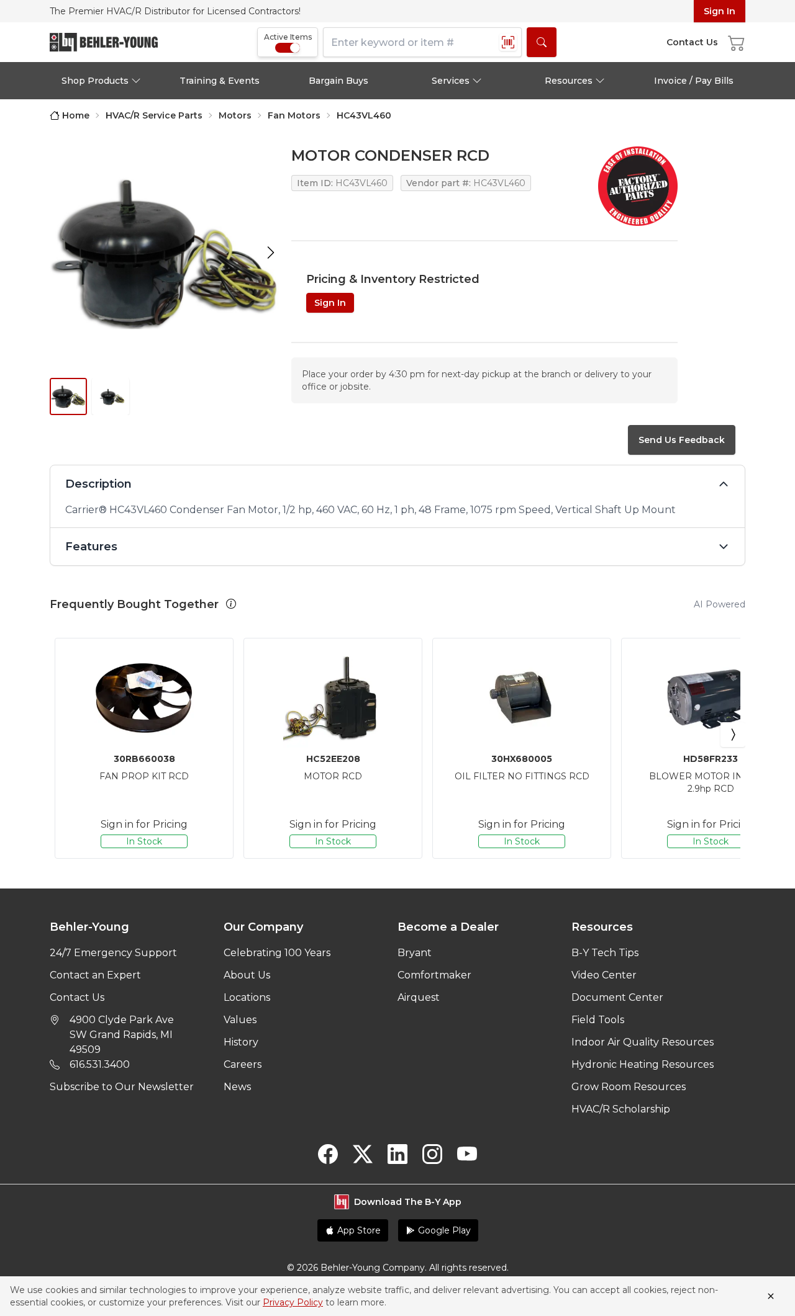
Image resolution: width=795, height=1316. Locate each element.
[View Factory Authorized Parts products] (638, 186)
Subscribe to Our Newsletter (122, 1087)
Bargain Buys (338, 80)
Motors (235, 115)
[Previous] (62, 734)
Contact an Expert (95, 975)
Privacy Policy (293, 1302)
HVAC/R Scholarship (620, 1109)
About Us (247, 975)
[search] (541, 42)
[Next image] (270, 252)
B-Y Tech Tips (604, 953)
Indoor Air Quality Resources (642, 1042)
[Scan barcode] (508, 42)
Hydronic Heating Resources (642, 1064)
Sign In (719, 11)
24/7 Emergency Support (113, 953)
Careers (242, 1064)
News (237, 1087)
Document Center (617, 997)
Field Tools (597, 1020)
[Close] (770, 1296)
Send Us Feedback (681, 439)
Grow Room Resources (628, 1087)
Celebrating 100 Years (277, 953)
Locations (247, 997)
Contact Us (77, 997)
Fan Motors (294, 115)
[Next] (732, 734)
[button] (231, 603)
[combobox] (422, 42)
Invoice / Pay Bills (694, 80)
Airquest (419, 997)
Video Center (604, 975)
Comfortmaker (434, 975)
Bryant (415, 953)
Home (75, 115)
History (241, 1042)
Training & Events (219, 80)
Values (240, 1020)
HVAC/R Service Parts (154, 115)
